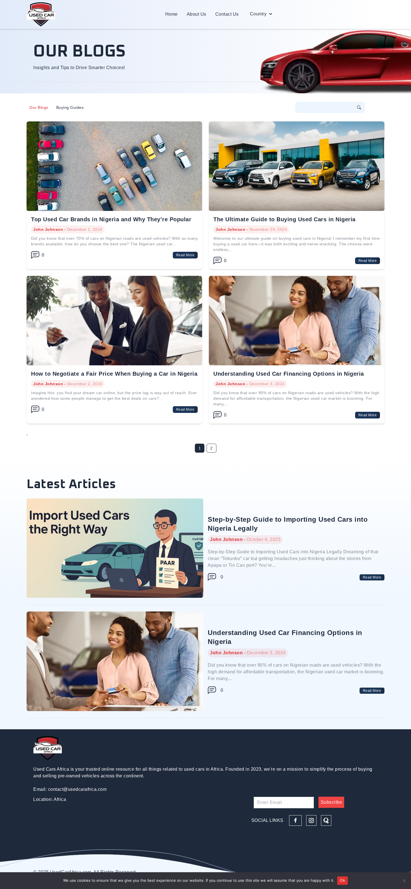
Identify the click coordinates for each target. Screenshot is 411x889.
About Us (196, 14)
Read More (185, 255)
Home (171, 14)
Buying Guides (70, 107)
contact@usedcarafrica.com (77, 789)
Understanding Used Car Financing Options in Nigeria (288, 374)
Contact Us (227, 14)
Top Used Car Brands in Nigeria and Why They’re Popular (111, 219)
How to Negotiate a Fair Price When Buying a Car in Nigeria (114, 374)
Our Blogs (38, 107)
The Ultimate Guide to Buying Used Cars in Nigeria (284, 219)
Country (258, 13)
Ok (342, 880)
